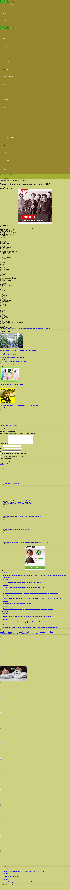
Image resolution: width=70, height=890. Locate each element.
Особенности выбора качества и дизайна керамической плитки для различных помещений (26, 542)
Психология (6, 99)
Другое (7, 160)
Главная (2, 180)
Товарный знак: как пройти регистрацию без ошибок (16, 529)
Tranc (6, 152)
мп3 (51, 631)
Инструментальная (10, 137)
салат (28, 633)
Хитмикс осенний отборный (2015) (11, 483)
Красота (5, 54)
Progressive (31, 632)
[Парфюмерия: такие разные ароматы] (9, 381)
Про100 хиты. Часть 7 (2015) (9, 425)
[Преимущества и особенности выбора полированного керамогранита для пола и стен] (13, 727)
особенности (56, 632)
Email (1, 448)
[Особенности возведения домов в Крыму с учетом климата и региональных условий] (10, 515)
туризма (36, 633)
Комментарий (4, 443)
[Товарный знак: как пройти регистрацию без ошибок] (10, 528)
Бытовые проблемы (9, 76)
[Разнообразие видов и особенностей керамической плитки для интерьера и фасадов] (13, 696)
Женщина (7, 61)
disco (20, 632)
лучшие (42, 632)
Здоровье (6, 46)
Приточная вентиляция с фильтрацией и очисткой (16, 364)
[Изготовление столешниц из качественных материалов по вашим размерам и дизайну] (13, 834)
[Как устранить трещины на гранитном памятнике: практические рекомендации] (13, 819)
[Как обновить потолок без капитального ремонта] (13, 788)
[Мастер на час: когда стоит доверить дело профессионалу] (13, 803)
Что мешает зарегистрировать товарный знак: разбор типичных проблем (21, 500)
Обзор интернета (9, 114)
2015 (2, 631)
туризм (32, 633)
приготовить (2, 633)
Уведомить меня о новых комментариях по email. (14, 453)
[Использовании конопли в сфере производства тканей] (11, 348)
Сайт (1, 451)
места (47, 632)
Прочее (5, 107)
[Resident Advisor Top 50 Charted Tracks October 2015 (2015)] (7, 402)
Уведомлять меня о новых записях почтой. (12, 456)
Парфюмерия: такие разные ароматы (12, 384)
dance (10, 632)
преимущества (66, 632)
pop (27, 632)
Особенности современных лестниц (12, 357)
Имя (1, 446)
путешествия (20, 633)
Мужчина (7, 69)
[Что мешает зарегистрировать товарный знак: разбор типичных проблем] (10, 498)
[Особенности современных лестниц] (9, 354)
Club (6, 632)
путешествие (8, 633)
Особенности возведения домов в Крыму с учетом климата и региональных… (22, 516)
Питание (5, 92)
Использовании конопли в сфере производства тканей (18, 350)
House (7, 145)
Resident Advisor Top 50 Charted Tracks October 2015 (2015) (19, 405)
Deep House (15, 632)
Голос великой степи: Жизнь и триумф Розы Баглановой (17, 503)
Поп (6, 122)
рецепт (25, 633)
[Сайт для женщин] (8, 4)
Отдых (5, 84)
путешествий (13, 633)
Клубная (7, 130)
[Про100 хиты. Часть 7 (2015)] (7, 423)
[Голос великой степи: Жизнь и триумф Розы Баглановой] (17, 502)
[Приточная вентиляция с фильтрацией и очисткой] (13, 361)
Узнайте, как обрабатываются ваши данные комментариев (42, 461)
